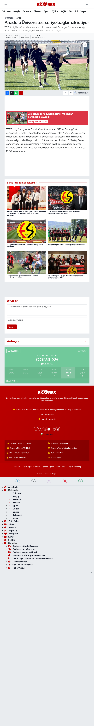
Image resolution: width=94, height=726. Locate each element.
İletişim (11, 539)
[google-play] (47, 434)
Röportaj (12, 530)
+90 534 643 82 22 (48, 414)
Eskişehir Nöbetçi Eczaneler (21, 443)
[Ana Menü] (6, 4)
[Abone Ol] (81, 92)
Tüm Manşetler (57, 453)
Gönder (11, 327)
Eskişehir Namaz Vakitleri (20, 448)
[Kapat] (92, 573)
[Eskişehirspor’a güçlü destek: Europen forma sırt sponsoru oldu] (68, 262)
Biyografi (13, 533)
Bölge (64, 466)
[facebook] (18, 481)
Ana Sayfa (13, 487)
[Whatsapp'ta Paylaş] (16, 93)
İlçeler (58, 466)
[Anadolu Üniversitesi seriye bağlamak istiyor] (47, 65)
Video (11, 524)
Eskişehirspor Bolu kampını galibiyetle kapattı (66, 244)
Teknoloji (73, 11)
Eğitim (55, 11)
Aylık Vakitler (13, 381)
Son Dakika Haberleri (17, 457)
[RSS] (58, 429)
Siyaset (37, 11)
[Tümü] (86, 341)
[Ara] (87, 4)
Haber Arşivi (56, 457)
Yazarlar (12, 527)
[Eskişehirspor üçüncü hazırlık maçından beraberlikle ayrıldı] (26, 262)
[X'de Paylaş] (12, 93)
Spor (46, 11)
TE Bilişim (53, 473)
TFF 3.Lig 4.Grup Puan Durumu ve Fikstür (32, 558)
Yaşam (84, 11)
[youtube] (65, 481)
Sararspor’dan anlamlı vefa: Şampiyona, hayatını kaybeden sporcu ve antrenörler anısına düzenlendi (26, 213)
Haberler (9, 18)
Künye (11, 536)
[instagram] (49, 481)
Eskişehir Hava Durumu (60, 443)
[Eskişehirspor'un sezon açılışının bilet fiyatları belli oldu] (26, 231)
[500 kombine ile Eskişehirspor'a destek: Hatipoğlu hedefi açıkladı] (68, 197)
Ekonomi (27, 11)
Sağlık (63, 11)
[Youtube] (49, 429)
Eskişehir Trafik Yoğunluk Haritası (64, 448)
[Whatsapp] (54, 429)
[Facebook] (36, 429)
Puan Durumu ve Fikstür (19, 453)
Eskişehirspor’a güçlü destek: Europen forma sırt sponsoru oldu (66, 277)
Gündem (6, 11)
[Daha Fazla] (21, 93)
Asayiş (16, 11)
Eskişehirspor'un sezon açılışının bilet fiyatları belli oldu (25, 245)
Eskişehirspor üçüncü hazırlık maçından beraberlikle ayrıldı (22, 277)
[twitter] (33, 481)
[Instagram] (45, 429)
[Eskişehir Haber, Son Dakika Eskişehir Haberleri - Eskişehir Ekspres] (46, 4)
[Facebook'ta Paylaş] (7, 93)
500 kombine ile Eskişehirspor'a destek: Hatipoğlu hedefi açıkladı (64, 212)
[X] (40, 429)
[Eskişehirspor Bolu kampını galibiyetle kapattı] (68, 231)
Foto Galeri (13, 521)
